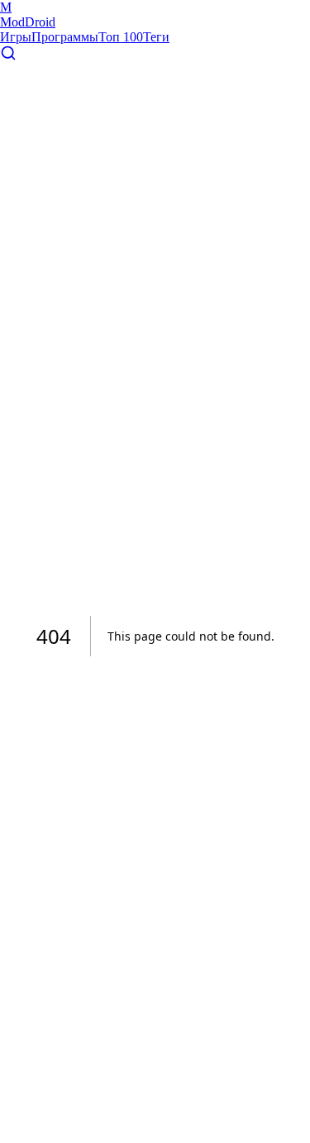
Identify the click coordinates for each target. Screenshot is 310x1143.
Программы (64, 37)
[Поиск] (8, 57)
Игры (15, 37)
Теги (156, 37)
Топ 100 (120, 37)
